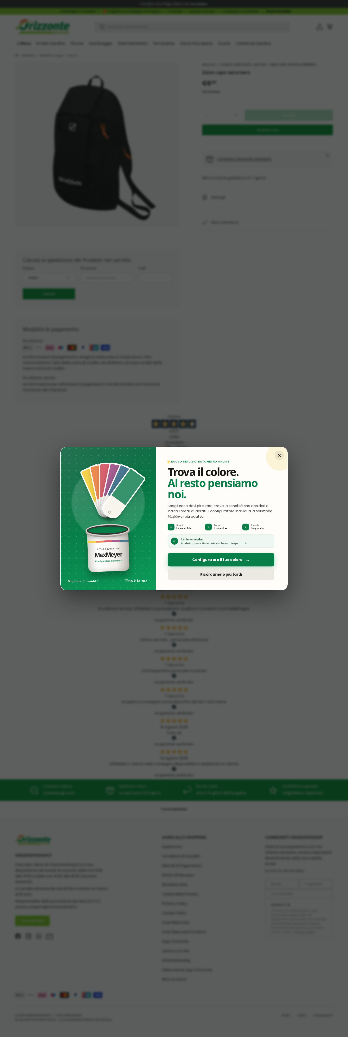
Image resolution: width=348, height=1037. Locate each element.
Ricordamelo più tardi (221, 574)
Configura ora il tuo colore (221, 559)
